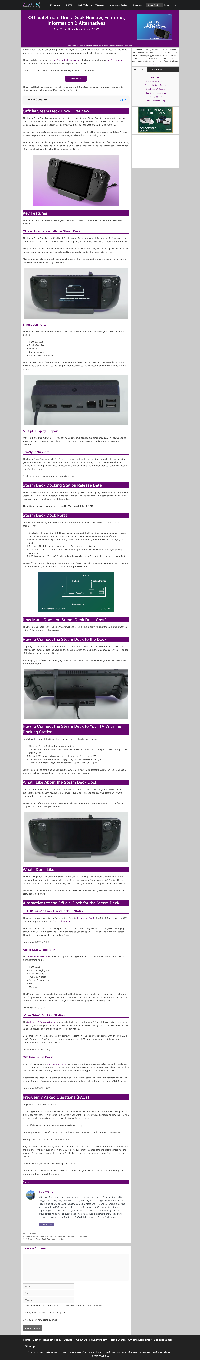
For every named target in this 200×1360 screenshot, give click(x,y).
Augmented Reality (118, 5)
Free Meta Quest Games (155, 85)
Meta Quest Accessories (155, 93)
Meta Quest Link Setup (156, 101)
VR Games (99, 5)
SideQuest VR (156, 97)
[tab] (139, 69)
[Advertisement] (100, 1354)
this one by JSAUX (85, 918)
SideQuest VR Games (155, 89)
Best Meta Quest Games (155, 81)
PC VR (69, 5)
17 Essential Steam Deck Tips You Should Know (45, 1239)
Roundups (137, 5)
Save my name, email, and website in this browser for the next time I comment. (64, 1305)
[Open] (123, 99)
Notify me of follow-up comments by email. (46, 1312)
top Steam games (115, 60)
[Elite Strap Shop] (155, 132)
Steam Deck (153, 5)
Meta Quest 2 (155, 77)
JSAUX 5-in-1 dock (61, 921)
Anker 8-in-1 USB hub (38, 956)
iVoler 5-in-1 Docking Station (41, 1022)
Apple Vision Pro (85, 5)
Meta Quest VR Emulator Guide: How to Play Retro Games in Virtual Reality (57, 1236)
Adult (166, 5)
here (155, 64)
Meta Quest (55, 5)
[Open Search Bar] (175, 5)
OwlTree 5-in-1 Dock (57, 1064)
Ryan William (46, 1192)
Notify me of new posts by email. (41, 1320)
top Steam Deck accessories (66, 60)
